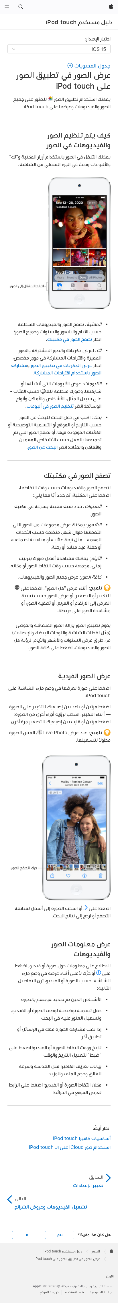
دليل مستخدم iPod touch (79, 22)
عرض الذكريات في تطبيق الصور (61, 365)
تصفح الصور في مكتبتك (69, 339)
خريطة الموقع (49, 1292)
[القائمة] (7, 7)
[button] (20, 7)
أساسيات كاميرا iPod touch (82, 1138)
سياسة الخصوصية (101, 1292)
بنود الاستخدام (74, 1292)
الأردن (110, 1276)
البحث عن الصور (43, 446)
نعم (59, 1235)
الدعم (96, 1251)
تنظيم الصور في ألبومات (50, 405)
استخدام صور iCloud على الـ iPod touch (70, 1147)
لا (27, 1235)
